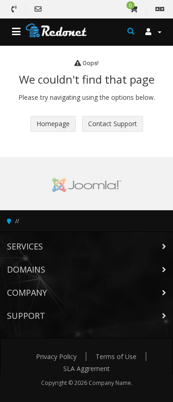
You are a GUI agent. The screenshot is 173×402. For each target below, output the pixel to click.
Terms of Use (116, 356)
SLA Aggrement (86, 368)
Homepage (53, 123)
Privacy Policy (56, 356)
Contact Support (112, 123)
